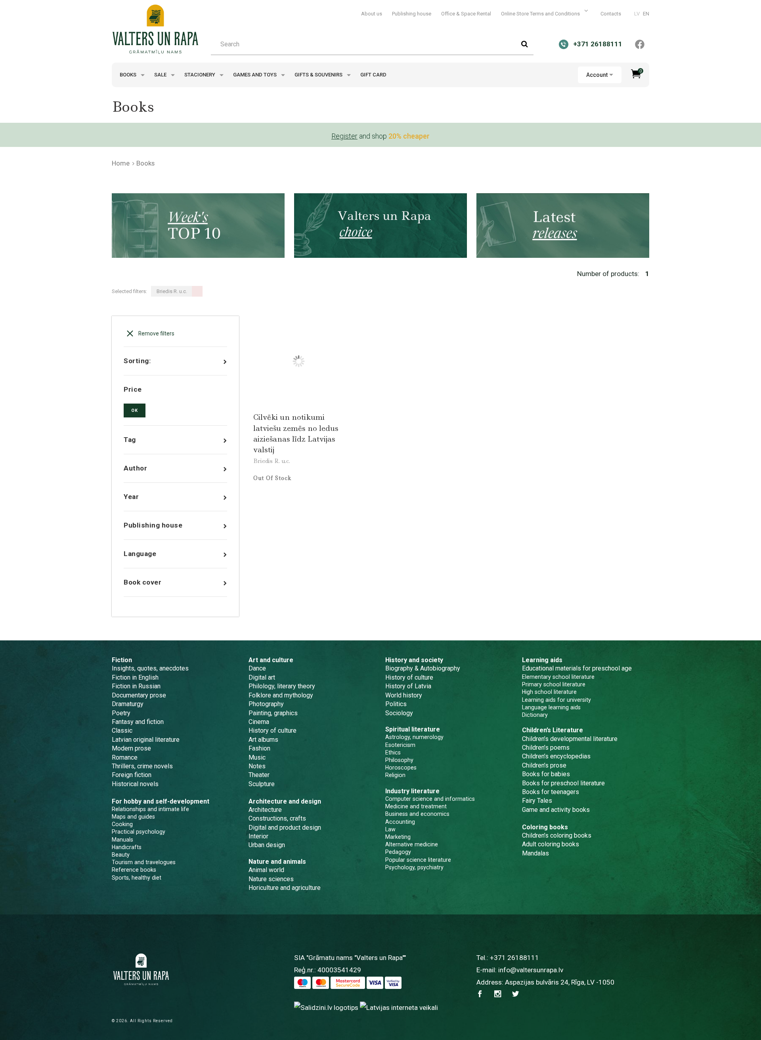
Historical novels (135, 784)
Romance (125, 757)
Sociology (399, 713)
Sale (161, 75)
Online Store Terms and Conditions (541, 14)
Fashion (259, 748)
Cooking (122, 824)
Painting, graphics (273, 713)
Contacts (610, 14)
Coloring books (545, 827)
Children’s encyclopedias (556, 756)
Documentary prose (139, 695)
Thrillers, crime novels (142, 766)
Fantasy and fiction (138, 722)
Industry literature (412, 791)
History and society (414, 660)
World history (403, 695)
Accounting (400, 822)
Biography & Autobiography (422, 668)
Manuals (122, 839)
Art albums (263, 739)
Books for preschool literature (563, 783)
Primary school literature (553, 684)
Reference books (134, 870)
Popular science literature (418, 860)
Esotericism (400, 745)
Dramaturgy (127, 704)
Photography (266, 704)
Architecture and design (285, 801)
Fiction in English (135, 677)
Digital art (262, 677)
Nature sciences (271, 879)
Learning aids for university (556, 700)
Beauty (121, 854)
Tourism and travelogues (144, 862)
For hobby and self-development (160, 801)
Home (121, 163)
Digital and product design (285, 827)
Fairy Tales (537, 800)
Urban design (267, 845)
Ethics (393, 752)
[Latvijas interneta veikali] (399, 1007)
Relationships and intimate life (150, 809)
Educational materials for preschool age (577, 668)
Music (257, 757)
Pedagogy (398, 852)
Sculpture (262, 784)
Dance (257, 668)
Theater (259, 775)
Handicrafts (126, 847)
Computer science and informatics (430, 799)
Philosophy (399, 760)
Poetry (121, 713)
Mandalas (535, 853)
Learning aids (542, 660)
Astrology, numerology (414, 737)
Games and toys (255, 75)
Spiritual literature (412, 729)
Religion (395, 775)
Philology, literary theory (282, 686)
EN (646, 14)
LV (637, 14)
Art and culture (271, 660)
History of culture (272, 730)
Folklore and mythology (281, 695)
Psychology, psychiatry (414, 867)
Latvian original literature (146, 739)
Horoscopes (401, 767)
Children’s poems (546, 747)
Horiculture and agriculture (285, 887)
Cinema (259, 722)
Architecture (265, 809)
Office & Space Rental (466, 14)
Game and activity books (556, 809)
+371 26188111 (514, 958)
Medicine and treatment (416, 806)
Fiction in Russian (136, 686)
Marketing (398, 837)
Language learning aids (551, 707)
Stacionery (200, 75)
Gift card (373, 75)
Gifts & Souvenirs (319, 75)
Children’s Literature (552, 730)
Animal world (266, 870)
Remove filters (155, 333)
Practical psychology (138, 832)
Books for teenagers (550, 792)
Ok (134, 410)
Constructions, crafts (277, 818)
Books (129, 75)
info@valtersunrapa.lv (530, 970)
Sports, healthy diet (136, 877)
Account (597, 75)
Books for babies (546, 774)
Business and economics (417, 814)
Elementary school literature (558, 677)
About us (371, 14)
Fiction (122, 660)
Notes (257, 766)
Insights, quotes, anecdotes (150, 668)
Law (390, 829)
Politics (396, 704)
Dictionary (535, 715)
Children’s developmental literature (570, 739)
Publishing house (411, 14)
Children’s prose (544, 765)
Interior (258, 836)
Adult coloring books (550, 844)
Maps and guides (133, 816)
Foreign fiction (131, 775)
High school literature (549, 692)
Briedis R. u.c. (271, 461)
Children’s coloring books (556, 835)
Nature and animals (277, 861)
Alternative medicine (411, 844)
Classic (122, 730)
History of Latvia (408, 686)
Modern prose (131, 748)
